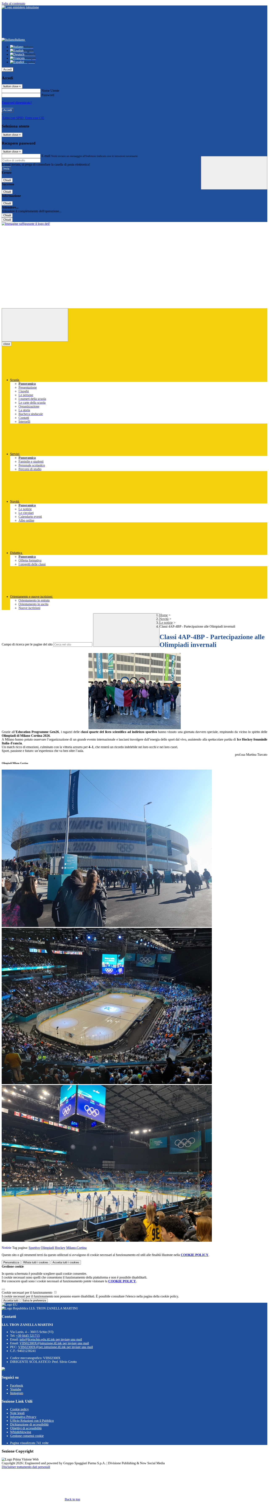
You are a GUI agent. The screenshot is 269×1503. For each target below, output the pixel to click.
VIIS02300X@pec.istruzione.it (55, 1347)
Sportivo (34, 1247)
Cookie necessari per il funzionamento (27, 1292)
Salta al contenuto (13, 3)
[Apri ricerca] (234, 173)
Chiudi (7, 180)
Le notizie (166, 622)
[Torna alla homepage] (26, 224)
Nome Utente (50, 90)
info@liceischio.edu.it (51, 1339)
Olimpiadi (47, 1247)
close (6, 343)
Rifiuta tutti (35, 1262)
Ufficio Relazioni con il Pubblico (32, 1420)
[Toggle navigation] (35, 325)
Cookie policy (19, 1409)
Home (164, 615)
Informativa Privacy (23, 1417)
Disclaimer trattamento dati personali (26, 1467)
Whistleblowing (20, 1432)
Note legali (17, 1413)
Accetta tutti (66, 1262)
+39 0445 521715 (28, 1335)
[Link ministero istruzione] (20, 7)
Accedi (7, 69)
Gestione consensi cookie (27, 1436)
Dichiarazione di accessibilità (29, 1424)
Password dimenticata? (17, 102)
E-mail (45, 156)
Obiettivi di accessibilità (26, 1428)
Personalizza (11, 1262)
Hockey (60, 1247)
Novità (164, 619)
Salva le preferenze (34, 1300)
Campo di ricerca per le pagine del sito (27, 644)
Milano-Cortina (76, 1247)
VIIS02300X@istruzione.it (54, 1343)
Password (47, 95)
